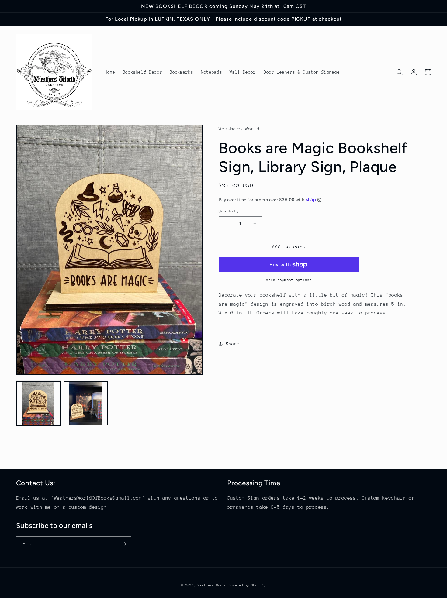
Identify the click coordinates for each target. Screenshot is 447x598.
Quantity (229, 211)
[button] (400, 72)
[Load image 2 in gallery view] (86, 403)
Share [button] (232, 343)
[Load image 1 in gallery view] (38, 403)
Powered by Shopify (247, 585)
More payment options (289, 280)
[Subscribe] (123, 543)
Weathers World (212, 585)
